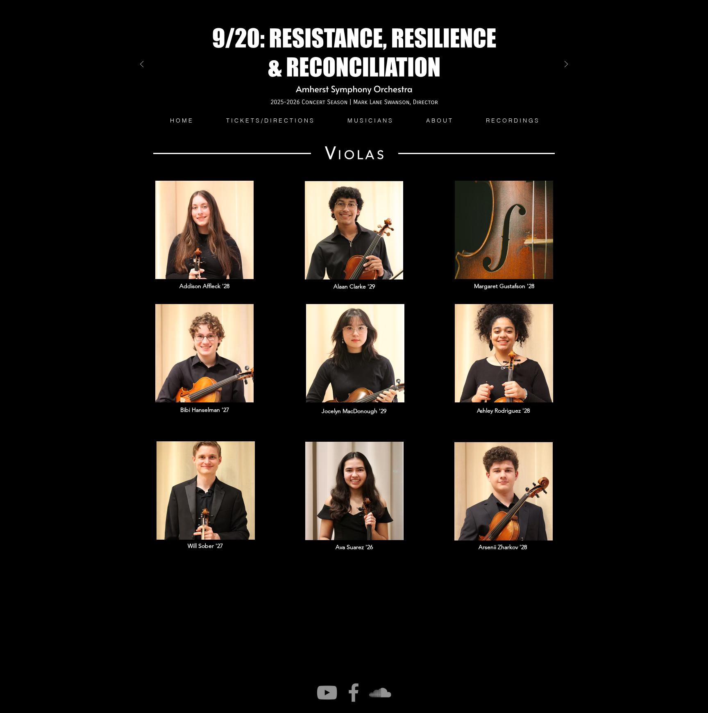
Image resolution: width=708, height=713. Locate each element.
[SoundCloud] (380, 692)
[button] (369, 120)
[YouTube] (327, 692)
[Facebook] (353, 692)
